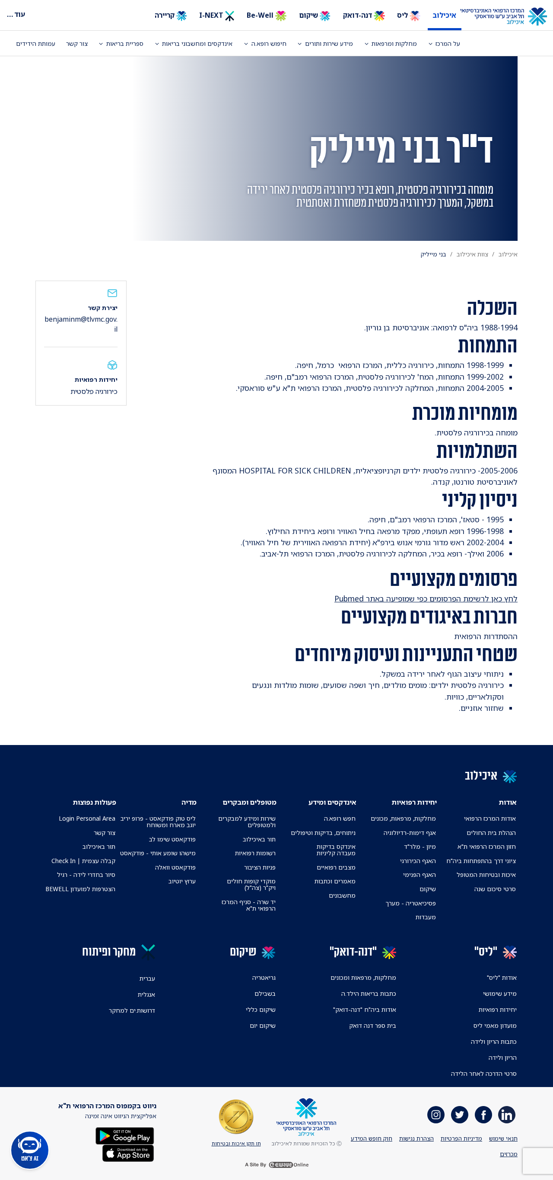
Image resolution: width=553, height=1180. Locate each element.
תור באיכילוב (259, 839)
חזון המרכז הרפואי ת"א (487, 846)
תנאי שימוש (503, 1138)
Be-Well (261, 15)
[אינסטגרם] (436, 1114)
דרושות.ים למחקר (132, 1010)
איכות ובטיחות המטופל (486, 874)
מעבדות (426, 917)
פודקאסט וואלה (175, 867)
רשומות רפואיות (255, 853)
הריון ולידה (503, 1057)
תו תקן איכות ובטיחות (236, 1143)
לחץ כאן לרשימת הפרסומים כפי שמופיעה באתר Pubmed (426, 598)
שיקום (309, 15)
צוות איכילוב (472, 254)
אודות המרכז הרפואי (490, 818)
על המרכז (447, 43)
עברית (147, 978)
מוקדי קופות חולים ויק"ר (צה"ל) (251, 884)
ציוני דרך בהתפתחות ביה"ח (481, 861)
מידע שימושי (500, 993)
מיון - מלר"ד (420, 846)
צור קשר (77, 43)
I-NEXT (212, 15)
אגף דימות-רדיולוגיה (410, 832)
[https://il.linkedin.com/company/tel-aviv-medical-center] (506, 1114)
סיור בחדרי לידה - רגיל (86, 874)
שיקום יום (263, 1025)
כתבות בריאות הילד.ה (368, 993)
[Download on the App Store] (128, 1152)
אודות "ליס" (502, 977)
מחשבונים (342, 895)
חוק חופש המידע (371, 1138)
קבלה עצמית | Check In (83, 861)
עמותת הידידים (35, 43)
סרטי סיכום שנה (495, 889)
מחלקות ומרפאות (394, 43)
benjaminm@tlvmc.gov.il (81, 323)
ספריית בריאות (124, 43)
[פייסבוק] (483, 1114)
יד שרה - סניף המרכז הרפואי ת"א (249, 905)
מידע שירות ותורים (329, 43)
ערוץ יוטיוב (182, 881)
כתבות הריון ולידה (494, 1041)
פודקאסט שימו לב (172, 839)
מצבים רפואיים (336, 867)
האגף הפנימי (419, 874)
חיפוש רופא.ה (268, 43)
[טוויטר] (459, 1114)
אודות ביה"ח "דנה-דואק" (364, 1009)
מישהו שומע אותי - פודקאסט (158, 853)
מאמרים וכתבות (335, 881)
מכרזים (509, 1154)
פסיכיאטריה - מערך (410, 903)
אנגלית (146, 994)
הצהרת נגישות (416, 1138)
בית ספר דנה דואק (372, 1025)
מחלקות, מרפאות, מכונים (403, 818)
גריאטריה (264, 977)
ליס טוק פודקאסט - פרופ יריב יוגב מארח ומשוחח (158, 821)
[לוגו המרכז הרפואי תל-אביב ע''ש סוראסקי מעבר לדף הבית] (510, 17)
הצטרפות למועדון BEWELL (80, 889)
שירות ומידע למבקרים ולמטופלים (247, 821)
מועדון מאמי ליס (495, 1025)
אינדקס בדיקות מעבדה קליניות (336, 849)
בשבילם (265, 993)
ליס (403, 15)
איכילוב (444, 15)
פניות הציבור (260, 867)
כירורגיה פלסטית (94, 391)
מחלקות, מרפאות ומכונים (363, 977)
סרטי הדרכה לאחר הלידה (484, 1073)
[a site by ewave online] (276, 1165)
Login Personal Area (87, 818)
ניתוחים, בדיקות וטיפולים (323, 832)
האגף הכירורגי (418, 861)
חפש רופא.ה (340, 818)
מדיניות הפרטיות (461, 1138)
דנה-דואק (358, 15)
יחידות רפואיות (498, 1009)
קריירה (165, 15)
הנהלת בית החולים (491, 832)
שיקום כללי (261, 1009)
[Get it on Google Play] (124, 1135)
